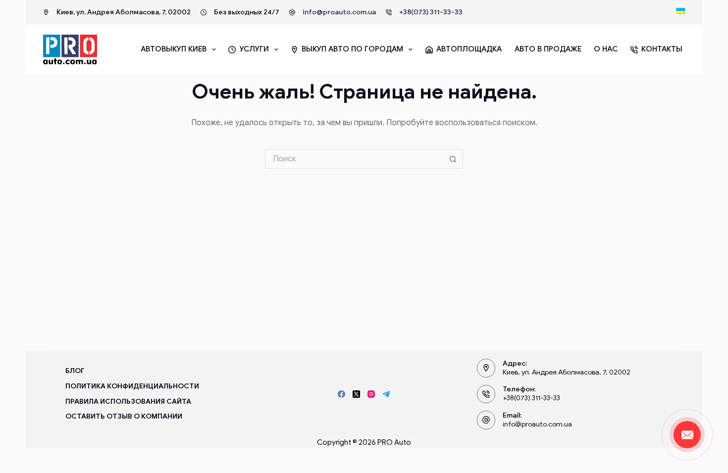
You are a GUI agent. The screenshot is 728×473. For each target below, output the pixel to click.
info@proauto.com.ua (339, 12)
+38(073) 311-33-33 (431, 12)
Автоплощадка (469, 49)
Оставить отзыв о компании (123, 416)
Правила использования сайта (128, 401)
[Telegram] (386, 394)
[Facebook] (341, 394)
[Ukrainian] (680, 11)
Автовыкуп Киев (174, 49)
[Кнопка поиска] (453, 159)
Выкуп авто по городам (352, 49)
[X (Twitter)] (356, 394)
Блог (75, 371)
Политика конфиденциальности (132, 386)
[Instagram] (371, 394)
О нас (606, 49)
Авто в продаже (548, 49)
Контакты (661, 49)
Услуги (254, 49)
